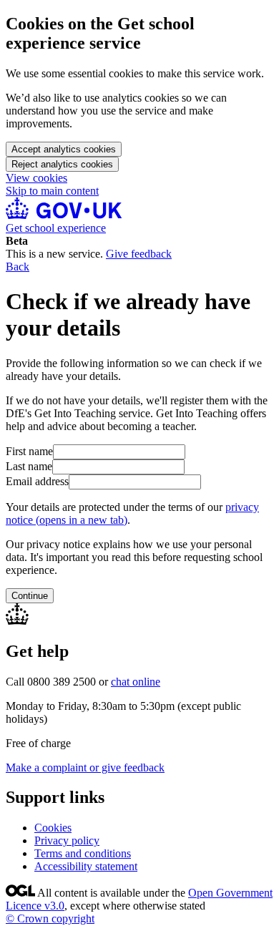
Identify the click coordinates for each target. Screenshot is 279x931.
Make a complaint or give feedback (85, 767)
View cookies (36, 178)
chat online (135, 682)
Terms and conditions (82, 853)
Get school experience (56, 228)
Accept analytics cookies (63, 149)
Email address (37, 481)
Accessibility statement (85, 866)
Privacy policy (66, 840)
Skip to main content (52, 191)
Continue (29, 595)
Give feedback (139, 254)
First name (29, 451)
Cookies (53, 828)
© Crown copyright (50, 918)
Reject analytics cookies (62, 164)
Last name (29, 466)
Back (17, 266)
